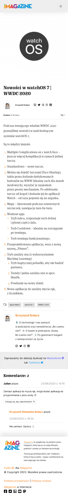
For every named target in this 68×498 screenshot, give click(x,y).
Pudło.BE (9, 467)
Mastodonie (54, 358)
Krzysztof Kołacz (22, 105)
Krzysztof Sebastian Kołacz (26, 411)
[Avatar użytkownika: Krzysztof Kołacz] (7, 317)
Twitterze (35, 362)
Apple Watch (15, 305)
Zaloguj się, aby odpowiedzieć (18, 401)
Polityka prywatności (16, 480)
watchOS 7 (29, 305)
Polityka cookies (41, 480)
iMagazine (28, 442)
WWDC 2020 (43, 305)
